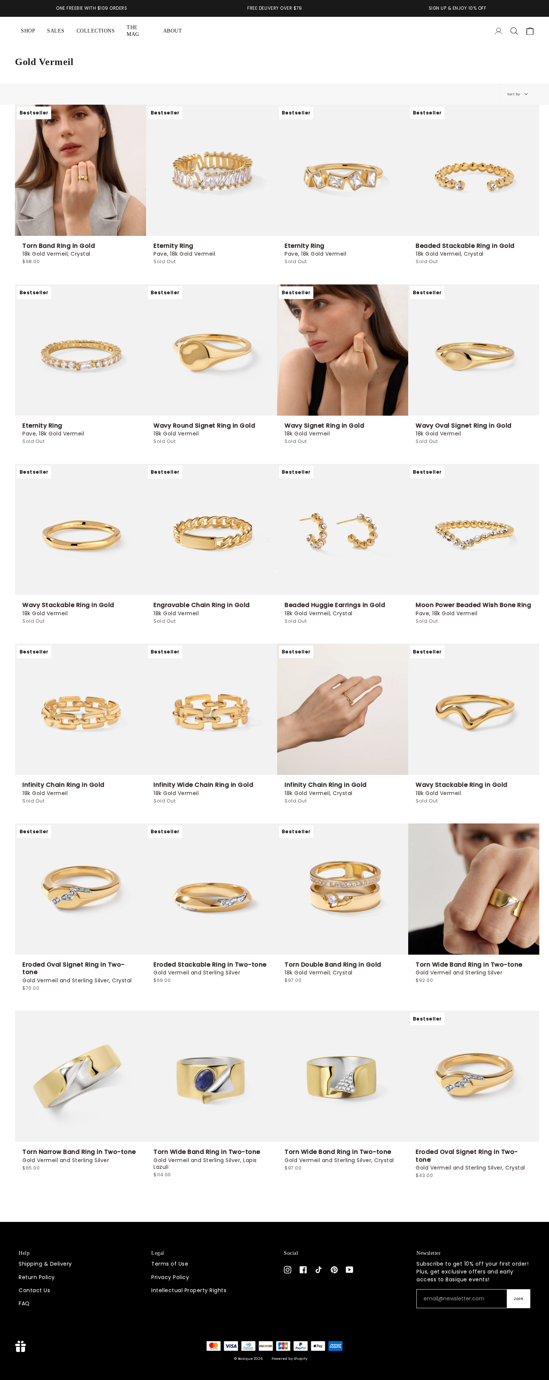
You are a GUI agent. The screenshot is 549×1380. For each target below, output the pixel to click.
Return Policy (37, 1277)
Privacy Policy (170, 1277)
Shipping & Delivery (45, 1263)
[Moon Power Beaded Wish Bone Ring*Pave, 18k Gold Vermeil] (473, 529)
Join (518, 1299)
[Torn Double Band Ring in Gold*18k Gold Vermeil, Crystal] (342, 889)
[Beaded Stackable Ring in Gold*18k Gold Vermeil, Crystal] (473, 170)
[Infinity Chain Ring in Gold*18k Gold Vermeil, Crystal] (342, 709)
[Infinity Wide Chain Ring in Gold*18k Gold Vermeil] (211, 709)
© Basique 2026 (248, 1358)
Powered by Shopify (289, 1358)
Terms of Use (169, 1263)
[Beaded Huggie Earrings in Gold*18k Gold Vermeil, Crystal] (342, 529)
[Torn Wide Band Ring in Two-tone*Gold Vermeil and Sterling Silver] (473, 889)
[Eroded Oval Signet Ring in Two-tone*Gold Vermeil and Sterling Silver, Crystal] (80, 889)
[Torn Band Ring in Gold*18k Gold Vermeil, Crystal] (80, 170)
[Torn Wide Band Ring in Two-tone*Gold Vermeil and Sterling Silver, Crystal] (342, 1076)
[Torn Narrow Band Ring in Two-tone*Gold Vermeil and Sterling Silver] (80, 1076)
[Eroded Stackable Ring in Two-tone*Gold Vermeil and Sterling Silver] (211, 889)
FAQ (24, 1303)
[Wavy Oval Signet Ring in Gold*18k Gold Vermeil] (473, 350)
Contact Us (34, 1290)
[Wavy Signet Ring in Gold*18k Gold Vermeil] (342, 350)
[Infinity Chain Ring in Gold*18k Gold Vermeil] (80, 709)
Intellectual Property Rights (188, 1290)
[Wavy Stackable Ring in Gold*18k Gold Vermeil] (80, 529)
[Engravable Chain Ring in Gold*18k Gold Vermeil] (211, 529)
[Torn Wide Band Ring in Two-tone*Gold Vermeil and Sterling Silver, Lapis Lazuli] (211, 1076)
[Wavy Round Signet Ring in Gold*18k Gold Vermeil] (211, 350)
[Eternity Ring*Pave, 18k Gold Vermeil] (211, 170)
